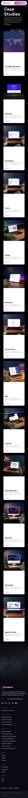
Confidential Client (13, 66)
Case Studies (4, 767)
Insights (3, 755)
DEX (6, 396)
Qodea (7, 255)
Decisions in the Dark (6, 722)
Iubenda (8, 114)
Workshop (3, 760)
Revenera (9, 302)
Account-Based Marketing (7, 738)
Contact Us (4, 788)
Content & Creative (6, 746)
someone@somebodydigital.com (15, 699)
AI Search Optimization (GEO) (8, 748)
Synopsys (9, 585)
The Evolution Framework (7, 710)
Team (2, 780)
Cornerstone (10, 349)
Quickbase (9, 161)
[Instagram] (12, 703)
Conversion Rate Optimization (8, 741)
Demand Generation (6, 731)
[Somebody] (7, 3)
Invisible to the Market (6, 719)
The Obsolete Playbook (7, 724)
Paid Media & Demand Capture (8, 736)
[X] (6, 703)
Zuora (7, 208)
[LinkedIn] (2, 703)
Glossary (16, 788)
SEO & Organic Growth (6, 733)
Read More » (7, 73)
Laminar (8, 443)
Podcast (3, 757)
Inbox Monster (11, 491)
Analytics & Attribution (6, 743)
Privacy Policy (4, 796)
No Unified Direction (6, 717)
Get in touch (19, 3)
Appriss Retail (10, 632)
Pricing (11, 788)
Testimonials (4, 769)
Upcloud (8, 538)
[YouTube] (16, 703)
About (2, 778)
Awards (3, 771)
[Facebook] (9, 703)
